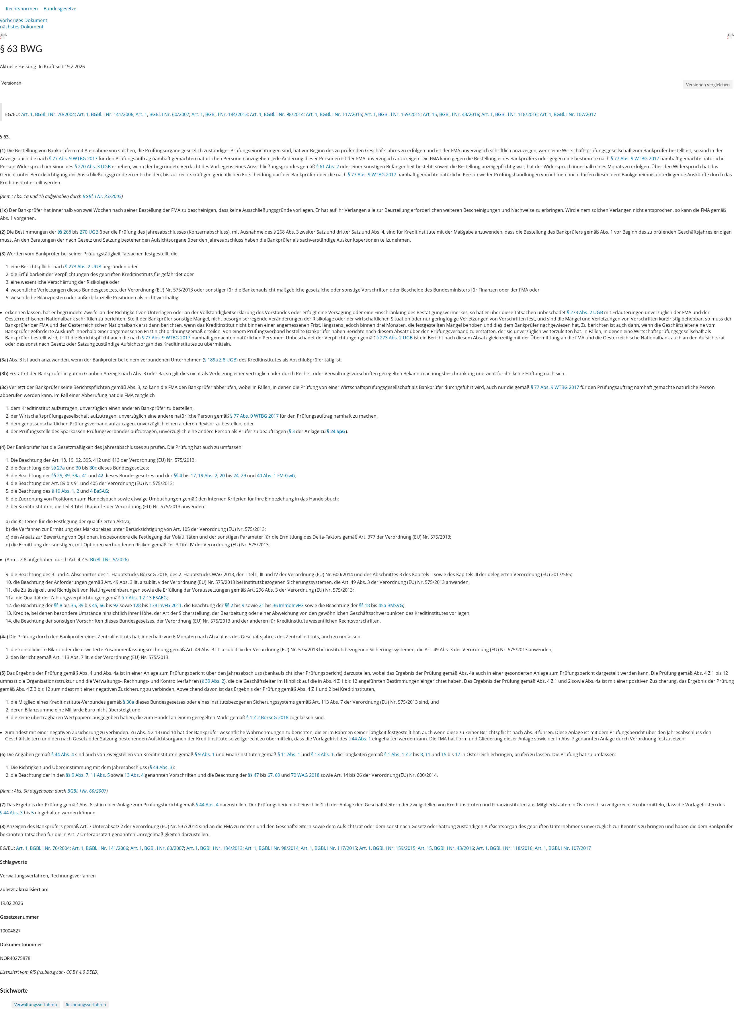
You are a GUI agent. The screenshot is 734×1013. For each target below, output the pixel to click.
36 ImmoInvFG (288, 605)
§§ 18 (364, 605)
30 (78, 468)
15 (443, 754)
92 (115, 605)
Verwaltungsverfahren (35, 1004)
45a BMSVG (390, 605)
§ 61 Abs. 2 (327, 166)
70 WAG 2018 (305, 775)
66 (102, 605)
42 (100, 475)
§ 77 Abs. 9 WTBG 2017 (73, 158)
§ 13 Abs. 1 (322, 754)
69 (277, 775)
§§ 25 (56, 475)
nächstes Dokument (22, 27)
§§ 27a (58, 468)
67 (270, 775)
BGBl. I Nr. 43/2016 (459, 114)
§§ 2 (229, 605)
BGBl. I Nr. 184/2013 (226, 114)
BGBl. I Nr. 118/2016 (516, 114)
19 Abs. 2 (207, 475)
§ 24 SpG (336, 431)
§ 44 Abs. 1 (359, 739)
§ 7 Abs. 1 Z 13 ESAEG (144, 597)
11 (427, 754)
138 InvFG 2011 (165, 605)
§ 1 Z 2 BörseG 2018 (267, 717)
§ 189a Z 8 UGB (220, 360)
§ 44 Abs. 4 (62, 754)
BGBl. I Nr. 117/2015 (341, 114)
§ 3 (292, 431)
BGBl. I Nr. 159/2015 (399, 114)
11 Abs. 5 (100, 775)
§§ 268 (64, 232)
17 (193, 475)
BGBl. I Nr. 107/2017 (575, 114)
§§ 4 (178, 475)
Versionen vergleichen (708, 84)
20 (222, 475)
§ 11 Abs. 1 (289, 754)
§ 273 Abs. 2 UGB (83, 266)
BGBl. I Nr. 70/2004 (55, 114)
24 (236, 475)
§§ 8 (58, 605)
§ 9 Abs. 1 (205, 754)
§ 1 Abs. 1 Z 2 (398, 754)
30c (93, 468)
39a (76, 475)
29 (243, 475)
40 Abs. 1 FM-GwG (276, 475)
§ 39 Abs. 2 (213, 681)
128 (137, 605)
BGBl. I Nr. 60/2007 (169, 114)
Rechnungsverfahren (86, 1004)
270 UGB (89, 232)
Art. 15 (430, 114)
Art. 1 (27, 114)
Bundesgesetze (60, 8)
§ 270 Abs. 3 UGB (93, 166)
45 (94, 605)
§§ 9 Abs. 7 (77, 775)
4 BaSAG (99, 491)
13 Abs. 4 (134, 775)
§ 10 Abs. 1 (63, 491)
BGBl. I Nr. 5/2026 (108, 559)
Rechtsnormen (22, 8)
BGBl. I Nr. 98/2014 (284, 114)
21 (261, 605)
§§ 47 (253, 775)
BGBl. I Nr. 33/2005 (102, 196)
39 (67, 475)
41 (84, 475)
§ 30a (128, 702)
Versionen (11, 83)
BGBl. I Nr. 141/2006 (112, 114)
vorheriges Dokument (23, 20)
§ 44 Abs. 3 (161, 767)
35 (73, 605)
